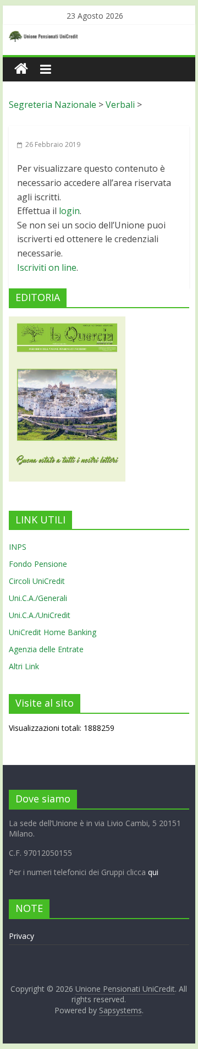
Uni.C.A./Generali (38, 598)
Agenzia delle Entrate (46, 649)
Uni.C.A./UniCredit (39, 615)
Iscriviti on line (46, 267)
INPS (17, 547)
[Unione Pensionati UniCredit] (21, 69)
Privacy (21, 936)
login (69, 211)
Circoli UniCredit (37, 581)
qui (153, 872)
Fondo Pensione (38, 564)
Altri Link (24, 666)
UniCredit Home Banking (52, 632)
